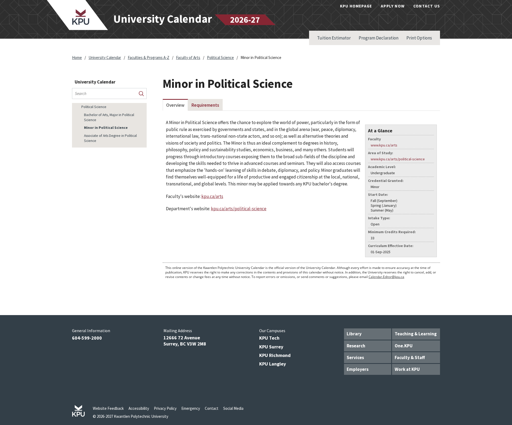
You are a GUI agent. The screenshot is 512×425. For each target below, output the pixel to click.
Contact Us (426, 6)
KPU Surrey (271, 347)
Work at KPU (407, 369)
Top (497, 306)
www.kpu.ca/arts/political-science (398, 159)
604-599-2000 (87, 338)
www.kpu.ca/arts (384, 145)
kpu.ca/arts (212, 196)
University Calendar (105, 57)
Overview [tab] (175, 105)
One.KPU (404, 346)
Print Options (419, 38)
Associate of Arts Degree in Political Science (110, 138)
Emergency (190, 408)
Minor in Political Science (106, 127)
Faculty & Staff (410, 357)
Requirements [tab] (205, 105)
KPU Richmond (275, 355)
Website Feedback (108, 408)
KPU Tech (269, 338)
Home (77, 57)
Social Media (233, 408)
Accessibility (139, 408)
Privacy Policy (165, 408)
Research (356, 346)
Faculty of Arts (188, 57)
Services (355, 357)
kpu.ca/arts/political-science (238, 209)
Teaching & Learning (416, 334)
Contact (211, 408)
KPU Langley (272, 364)
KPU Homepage (356, 6)
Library (354, 334)
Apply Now (393, 6)
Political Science (220, 57)
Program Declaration (378, 38)
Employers (358, 369)
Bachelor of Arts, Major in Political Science (109, 117)
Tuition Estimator (334, 38)
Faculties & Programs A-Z (148, 57)
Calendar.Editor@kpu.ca (386, 277)
